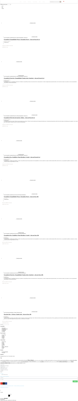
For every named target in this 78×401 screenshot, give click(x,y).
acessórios (1, 360)
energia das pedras (73, 360)
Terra (3, 348)
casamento (41, 360)
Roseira (3, 347)
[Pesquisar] (60, 2)
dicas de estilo (65, 360)
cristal (53, 360)
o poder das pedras (46, 361)
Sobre (40, 1)
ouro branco (52, 361)
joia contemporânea (18, 361)
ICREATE (6, 387)
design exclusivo (60, 360)
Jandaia (3, 344)
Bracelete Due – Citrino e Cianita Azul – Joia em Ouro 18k (17, 314)
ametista (4, 360)
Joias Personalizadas (5, 351)
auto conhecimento (11, 360)
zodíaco (21, 362)
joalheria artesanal (13, 361)
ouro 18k (50, 361)
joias (28, 361)
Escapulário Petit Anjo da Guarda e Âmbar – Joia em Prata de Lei (19, 117)
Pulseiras (3, 336)
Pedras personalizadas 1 (20, 37)
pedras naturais (69, 361)
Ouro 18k (24, 1)
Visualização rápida (34, 36)
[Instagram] (4, 383)
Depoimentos (4, 329)
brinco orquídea (38, 360)
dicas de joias (68, 360)
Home (20, 1)
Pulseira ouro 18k (19, 312)
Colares (3, 338)
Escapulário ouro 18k (13, 194)
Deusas (3, 343)
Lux (2, 345)
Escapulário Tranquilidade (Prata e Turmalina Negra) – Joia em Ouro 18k (21, 196)
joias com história (32, 361)
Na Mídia (3, 331)
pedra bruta (55, 361)
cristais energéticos (50, 360)
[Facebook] (6, 383)
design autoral (56, 360)
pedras (58, 361)
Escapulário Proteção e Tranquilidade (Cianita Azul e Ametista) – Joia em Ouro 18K (23, 274)
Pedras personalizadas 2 (20, 115)
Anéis (3, 335)
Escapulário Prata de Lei (13, 37)
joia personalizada (24, 361)
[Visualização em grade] (0, 3)
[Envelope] (1, 383)
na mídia (42, 361)
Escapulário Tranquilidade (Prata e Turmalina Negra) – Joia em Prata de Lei (22, 39)
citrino (44, 360)
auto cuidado (19, 360)
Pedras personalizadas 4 (20, 76)
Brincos (3, 337)
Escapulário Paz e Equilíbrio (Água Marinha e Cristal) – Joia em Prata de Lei (22, 157)
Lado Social (4, 330)
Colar (5, 37)
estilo (10, 361)
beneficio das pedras (24, 360)
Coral (3, 342)
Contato (44, 1)
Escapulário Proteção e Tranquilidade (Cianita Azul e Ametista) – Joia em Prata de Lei (24, 78)
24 (2, 7)
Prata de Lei (29, 1)
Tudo (3, 8)
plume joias (7, 362)
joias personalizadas (38, 361)
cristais (46, 360)
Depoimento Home (5, 328)
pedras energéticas (63, 361)
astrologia (7, 360)
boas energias (35, 360)
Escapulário (7, 37)
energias (1, 361)
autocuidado (15, 360)
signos (18, 362)
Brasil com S (4, 341)
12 (2, 6)
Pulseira (15, 312)
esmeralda (7, 361)
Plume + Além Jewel (5, 346)
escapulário (4, 361)
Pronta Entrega (35, 1)
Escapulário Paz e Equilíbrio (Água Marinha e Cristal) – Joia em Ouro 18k (21, 235)
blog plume (31, 360)
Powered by (2, 398)
